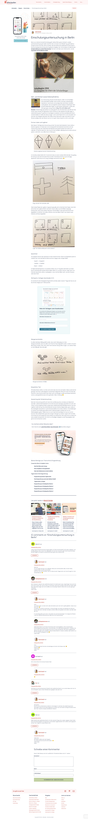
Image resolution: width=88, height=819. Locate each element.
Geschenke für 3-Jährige (49, 812)
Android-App (15, 803)
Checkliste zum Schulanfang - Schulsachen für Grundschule (53, 524)
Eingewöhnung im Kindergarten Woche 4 (43, 491)
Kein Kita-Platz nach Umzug (40, 466)
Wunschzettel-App (16, 799)
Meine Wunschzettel (16, 797)
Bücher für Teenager (33, 806)
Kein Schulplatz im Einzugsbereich (42, 468)
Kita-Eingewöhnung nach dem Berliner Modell (45, 479)
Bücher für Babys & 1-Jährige (34, 801)
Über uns (63, 797)
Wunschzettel (38, 2)
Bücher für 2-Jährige (33, 803)
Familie (75, 2)
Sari (36, 683)
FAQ (46, 797)
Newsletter (63, 801)
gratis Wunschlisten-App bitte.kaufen (49, 427)
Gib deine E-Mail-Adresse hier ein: (47, 322)
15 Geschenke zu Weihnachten (50, 799)
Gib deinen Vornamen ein (45, 316)
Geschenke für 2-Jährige (49, 810)
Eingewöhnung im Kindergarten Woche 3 (43, 488)
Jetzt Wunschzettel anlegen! (21, 40)
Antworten (34, 555)
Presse (62, 799)
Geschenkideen (47, 2)
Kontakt (62, 803)
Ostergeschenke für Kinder (34, 804)
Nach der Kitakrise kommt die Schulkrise (43, 471)
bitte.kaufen (14, 8)
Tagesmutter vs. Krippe (39, 481)
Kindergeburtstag (56, 2)
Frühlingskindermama (40, 578)
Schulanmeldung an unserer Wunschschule (41, 49)
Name (35, 768)
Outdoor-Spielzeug (32, 808)
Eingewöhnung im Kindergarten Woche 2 (43, 486)
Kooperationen (64, 804)
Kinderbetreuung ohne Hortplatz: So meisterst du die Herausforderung (38, 524)
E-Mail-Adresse (37, 773)
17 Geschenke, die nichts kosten (51, 803)
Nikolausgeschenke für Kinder (34, 810)
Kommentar (37, 755)
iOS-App (14, 801)
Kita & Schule (27, 8)
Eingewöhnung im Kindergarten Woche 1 (43, 483)
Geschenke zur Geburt (33, 797)
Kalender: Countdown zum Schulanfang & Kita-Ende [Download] (69, 524)
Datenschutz (63, 808)
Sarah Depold (41, 561)
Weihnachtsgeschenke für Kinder (35, 812)
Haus (81, 2)
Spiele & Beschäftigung (67, 2)
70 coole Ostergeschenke (50, 801)
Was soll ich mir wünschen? (50, 804)
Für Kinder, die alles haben (50, 806)
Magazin (20, 8)
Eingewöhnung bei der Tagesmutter (42, 476)
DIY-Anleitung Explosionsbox (50, 808)
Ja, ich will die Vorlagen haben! (48, 329)
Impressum (63, 806)
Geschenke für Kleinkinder (34, 799)
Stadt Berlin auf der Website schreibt (39, 50)
